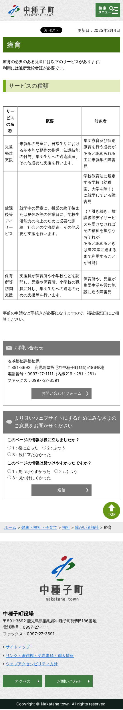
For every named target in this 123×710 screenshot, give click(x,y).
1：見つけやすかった (31, 471)
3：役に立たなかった (31, 454)
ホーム (10, 527)
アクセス (23, 681)
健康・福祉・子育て (39, 527)
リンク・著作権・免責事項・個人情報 (40, 655)
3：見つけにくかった (31, 477)
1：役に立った (25, 447)
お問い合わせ (69, 681)
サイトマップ (18, 646)
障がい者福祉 (87, 527)
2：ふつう (56, 447)
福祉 (66, 527)
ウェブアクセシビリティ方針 (32, 663)
